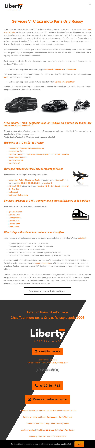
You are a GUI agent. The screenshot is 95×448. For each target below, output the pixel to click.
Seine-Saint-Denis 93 (17, 157)
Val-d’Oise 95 (14, 163)
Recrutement (56, 423)
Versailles (23, 148)
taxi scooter (71, 69)
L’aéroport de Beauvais (18, 195)
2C (25, 183)
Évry (22, 151)
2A (18, 183)
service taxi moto (42, 263)
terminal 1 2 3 (43, 186)
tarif (5, 77)
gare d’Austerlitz (15, 212)
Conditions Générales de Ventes (49, 430)
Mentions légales (28, 430)
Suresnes (65, 154)
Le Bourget (13, 192)
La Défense (30, 154)
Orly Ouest (55, 186)
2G (38, 183)
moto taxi (49, 69)
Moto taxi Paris (39, 417)
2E (32, 183)
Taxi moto (27, 417)
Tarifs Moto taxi (65, 417)
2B (22, 183)
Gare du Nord (14, 224)
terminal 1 (60, 180)
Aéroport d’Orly (15, 186)
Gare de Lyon (14, 215)
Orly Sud (15, 189)
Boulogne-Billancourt (44, 154)
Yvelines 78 (13, 148)
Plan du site (69, 430)
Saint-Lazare (14, 227)
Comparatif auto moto (35, 423)
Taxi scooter (52, 417)
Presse (66, 423)
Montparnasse (15, 218)
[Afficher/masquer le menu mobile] (90, 3)
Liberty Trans (36, 436)
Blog (47, 423)
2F (35, 183)
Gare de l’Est (14, 221)
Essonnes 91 (14, 151)
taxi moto (59, 69)
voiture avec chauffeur (65, 82)
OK (79, 444)
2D (29, 183)
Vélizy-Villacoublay (36, 148)
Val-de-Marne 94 (16, 160)
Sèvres (57, 154)
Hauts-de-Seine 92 (17, 154)
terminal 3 (48, 183)
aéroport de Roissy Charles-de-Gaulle (24, 180)
